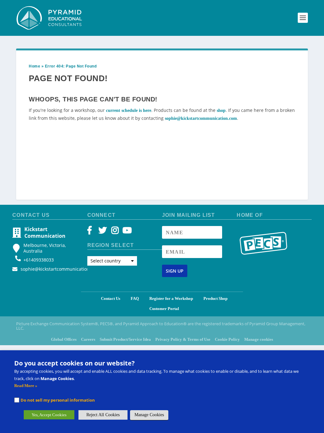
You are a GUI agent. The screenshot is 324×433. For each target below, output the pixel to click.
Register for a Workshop (171, 298)
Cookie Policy (227, 339)
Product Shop (215, 298)
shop (221, 110)
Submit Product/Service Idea (125, 339)
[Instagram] (115, 231)
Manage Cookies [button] (149, 414)
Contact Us (110, 298)
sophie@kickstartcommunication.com (201, 118)
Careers (88, 339)
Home (34, 66)
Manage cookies (258, 339)
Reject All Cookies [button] (103, 414)
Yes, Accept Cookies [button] (49, 414)
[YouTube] (126, 231)
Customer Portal (164, 308)
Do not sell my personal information (58, 400)
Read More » (25, 385)
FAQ (135, 298)
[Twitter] (103, 231)
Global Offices (64, 339)
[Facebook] (92, 231)
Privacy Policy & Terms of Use (182, 339)
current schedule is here (128, 110)
